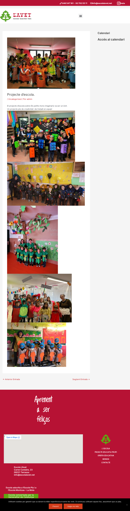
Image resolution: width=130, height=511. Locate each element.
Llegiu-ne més (73, 506)
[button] (80, 16)
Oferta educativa (106, 455)
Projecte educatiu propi (106, 452)
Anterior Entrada (11, 379)
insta (122, 3)
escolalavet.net (27, 475)
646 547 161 (68, 3)
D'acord (56, 506)
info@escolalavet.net (102, 3)
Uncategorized (14, 99)
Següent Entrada (81, 379)
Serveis (105, 459)
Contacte (105, 462)
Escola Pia (29, 487)
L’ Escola (106, 448)
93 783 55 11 (81, 3)
